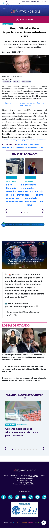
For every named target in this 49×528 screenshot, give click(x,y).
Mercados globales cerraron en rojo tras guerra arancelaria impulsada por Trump (34, 194)
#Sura (20, 145)
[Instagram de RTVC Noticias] (17, 497)
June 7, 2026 (11, 315)
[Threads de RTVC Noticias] (44, 497)
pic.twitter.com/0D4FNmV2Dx (20, 306)
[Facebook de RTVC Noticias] (3, 497)
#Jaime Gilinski (17, 147)
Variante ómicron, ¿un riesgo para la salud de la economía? (24, 140)
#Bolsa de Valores (31, 145)
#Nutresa (6, 147)
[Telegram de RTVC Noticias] (37, 497)
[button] (21, 212)
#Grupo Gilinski (31, 147)
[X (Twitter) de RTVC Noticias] (10, 497)
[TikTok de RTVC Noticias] (30, 497)
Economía (8, 24)
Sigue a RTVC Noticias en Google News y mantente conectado (25, 224)
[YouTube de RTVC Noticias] (24, 497)
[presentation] (6, 209)
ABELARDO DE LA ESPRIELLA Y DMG (34, 2)
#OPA (41, 147)
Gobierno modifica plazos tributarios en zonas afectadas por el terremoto (21, 432)
